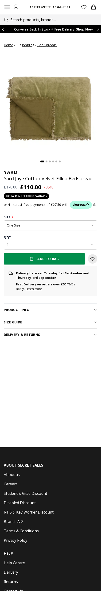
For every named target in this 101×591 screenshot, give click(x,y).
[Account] (16, 7)
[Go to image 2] (46, 161)
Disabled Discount (20, 502)
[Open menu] (7, 7)
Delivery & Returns (22, 334)
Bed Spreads (47, 45)
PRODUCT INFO (16, 309)
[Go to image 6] (60, 161)
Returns (11, 581)
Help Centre (14, 562)
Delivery (11, 572)
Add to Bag (48, 259)
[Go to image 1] (42, 161)
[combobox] (50, 19)
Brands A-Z (13, 521)
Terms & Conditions (21, 530)
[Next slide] (98, 29)
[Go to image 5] (56, 161)
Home (8, 45)
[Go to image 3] (50, 161)
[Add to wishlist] (92, 259)
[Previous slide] (3, 29)
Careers (11, 484)
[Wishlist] (84, 7)
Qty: (7, 237)
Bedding (28, 45)
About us (12, 474)
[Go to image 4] (53, 161)
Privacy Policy (15, 540)
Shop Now (84, 29)
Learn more (34, 289)
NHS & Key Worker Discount (29, 512)
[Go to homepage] (50, 7)
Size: (10, 217)
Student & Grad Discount (25, 493)
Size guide (13, 322)
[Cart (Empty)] (93, 7)
